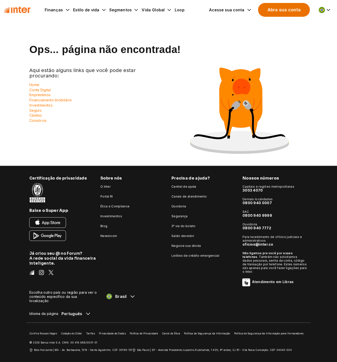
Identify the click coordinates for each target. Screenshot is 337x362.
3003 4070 (253, 190)
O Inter (105, 186)
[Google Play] (47, 235)
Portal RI (106, 196)
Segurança (179, 216)
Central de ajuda (183, 186)
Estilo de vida (86, 9)
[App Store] (47, 222)
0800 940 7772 (257, 228)
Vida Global (153, 9)
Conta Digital (40, 90)
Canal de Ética (171, 333)
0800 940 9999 (257, 215)
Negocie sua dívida (186, 246)
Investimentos (41, 105)
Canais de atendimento (189, 196)
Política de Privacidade (144, 333)
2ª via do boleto (183, 226)
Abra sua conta (284, 9)
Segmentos (120, 9)
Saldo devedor (182, 236)
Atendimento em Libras (273, 282)
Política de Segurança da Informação (207, 333)
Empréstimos (40, 95)
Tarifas (90, 333)
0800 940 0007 (257, 203)
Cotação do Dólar (71, 333)
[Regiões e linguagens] (324, 10)
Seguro (35, 110)
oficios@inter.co (258, 244)
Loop (180, 9)
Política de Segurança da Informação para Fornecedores (269, 333)
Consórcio (38, 120)
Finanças (54, 9)
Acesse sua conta (226, 9)
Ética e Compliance (115, 206)
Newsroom (108, 236)
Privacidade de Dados (112, 333)
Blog (103, 226)
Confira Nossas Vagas (43, 333)
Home (34, 85)
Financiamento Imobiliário (50, 100)
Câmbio (35, 115)
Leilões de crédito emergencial (195, 255)
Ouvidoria (178, 206)
